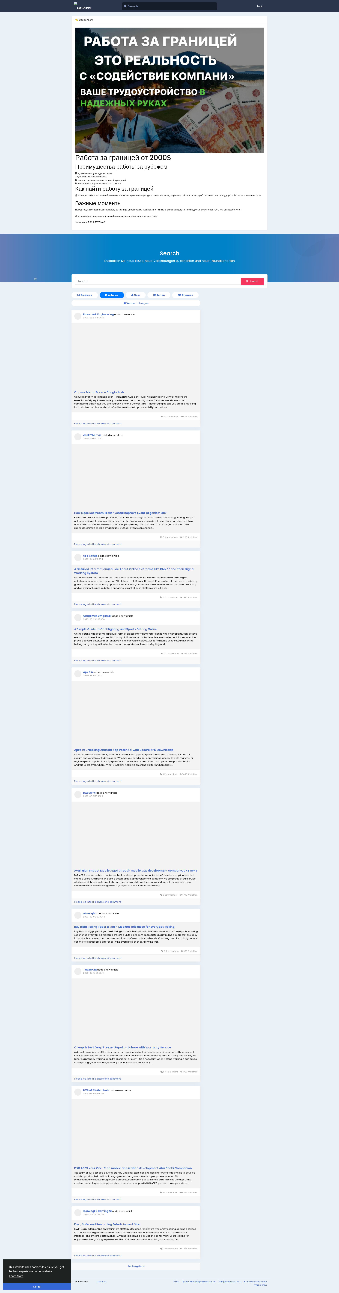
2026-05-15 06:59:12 (93, 973)
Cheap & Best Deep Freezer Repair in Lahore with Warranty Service (122, 1047)
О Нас (176, 1281)
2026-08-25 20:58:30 (94, 619)
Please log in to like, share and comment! (97, 423)
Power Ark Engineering (98, 314)
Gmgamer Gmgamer (97, 616)
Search (254, 281)
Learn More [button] (16, 1276)
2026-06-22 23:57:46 (94, 1214)
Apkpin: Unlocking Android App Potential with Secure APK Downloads (123, 750)
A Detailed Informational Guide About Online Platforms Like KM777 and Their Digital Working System (134, 571)
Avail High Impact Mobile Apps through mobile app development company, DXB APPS (135, 871)
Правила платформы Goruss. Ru (199, 1281)
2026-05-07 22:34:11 (93, 438)
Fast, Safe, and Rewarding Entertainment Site (106, 1224)
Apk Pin (88, 672)
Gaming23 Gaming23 (97, 1211)
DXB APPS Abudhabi (96, 1090)
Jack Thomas (92, 435)
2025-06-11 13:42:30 (93, 796)
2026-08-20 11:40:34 (93, 317)
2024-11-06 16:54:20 (93, 675)
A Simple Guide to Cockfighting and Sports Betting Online (115, 629)
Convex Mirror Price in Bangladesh (99, 392)
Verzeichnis (260, 1285)
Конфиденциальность (230, 1281)
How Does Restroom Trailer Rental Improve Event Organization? (120, 513)
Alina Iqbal (90, 913)
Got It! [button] (37, 1286)
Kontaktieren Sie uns (255, 1281)
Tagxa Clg (90, 969)
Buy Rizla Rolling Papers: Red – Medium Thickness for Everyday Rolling (124, 927)
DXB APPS (89, 792)
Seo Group (90, 556)
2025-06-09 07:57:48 (93, 1093)
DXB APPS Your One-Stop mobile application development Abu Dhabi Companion (133, 1168)
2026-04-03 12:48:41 (93, 559)
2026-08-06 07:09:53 (94, 916)
